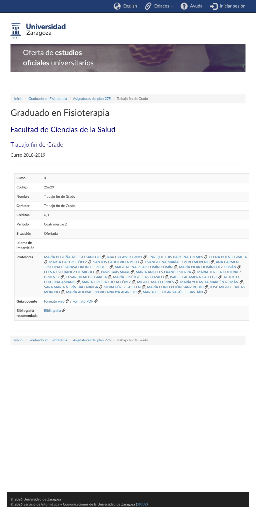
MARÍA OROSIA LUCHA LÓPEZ (106, 282)
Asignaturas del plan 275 (92, 99)
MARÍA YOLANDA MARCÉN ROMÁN (209, 282)
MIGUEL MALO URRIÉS (155, 282)
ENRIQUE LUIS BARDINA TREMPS (175, 257)
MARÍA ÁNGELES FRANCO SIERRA (163, 272)
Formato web (54, 301)
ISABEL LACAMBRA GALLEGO (193, 277)
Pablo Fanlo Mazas (115, 272)
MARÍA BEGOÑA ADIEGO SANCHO (72, 257)
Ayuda (195, 6)
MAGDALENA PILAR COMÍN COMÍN (144, 267)
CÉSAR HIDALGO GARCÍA (86, 277)
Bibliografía (52, 311)
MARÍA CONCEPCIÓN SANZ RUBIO (175, 287)
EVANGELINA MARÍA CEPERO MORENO (177, 262)
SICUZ (142, 504)
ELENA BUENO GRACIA (228, 257)
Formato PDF (82, 301)
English (129, 6)
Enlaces (161, 6)
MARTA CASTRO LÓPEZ (68, 262)
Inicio (18, 99)
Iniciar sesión (231, 6)
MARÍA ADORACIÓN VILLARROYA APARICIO (101, 292)
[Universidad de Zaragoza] (38, 31)
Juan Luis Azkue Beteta (124, 257)
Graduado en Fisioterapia (47, 99)
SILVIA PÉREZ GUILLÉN (122, 287)
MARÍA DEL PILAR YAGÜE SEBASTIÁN (173, 292)
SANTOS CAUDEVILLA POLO (116, 262)
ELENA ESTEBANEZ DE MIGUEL (69, 272)
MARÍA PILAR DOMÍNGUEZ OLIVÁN (207, 267)
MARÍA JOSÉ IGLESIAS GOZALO (138, 277)
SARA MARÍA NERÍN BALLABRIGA (71, 287)
